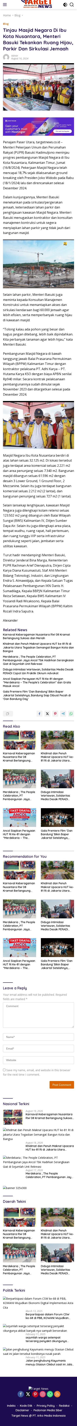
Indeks (11, 1405)
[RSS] (57, 1394)
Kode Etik (26, 1405)
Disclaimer (22, 1410)
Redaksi (64, 1405)
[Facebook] (21, 1394)
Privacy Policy (46, 1405)
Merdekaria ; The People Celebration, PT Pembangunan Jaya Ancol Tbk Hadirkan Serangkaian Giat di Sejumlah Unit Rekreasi (38, 660)
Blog (6, 24)
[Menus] (5, 4)
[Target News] (38, 1388)
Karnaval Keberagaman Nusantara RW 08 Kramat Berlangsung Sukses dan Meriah (36, 636)
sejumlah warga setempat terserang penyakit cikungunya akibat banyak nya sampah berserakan (46, 1339)
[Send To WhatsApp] (71, 714)
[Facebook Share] (39, 714)
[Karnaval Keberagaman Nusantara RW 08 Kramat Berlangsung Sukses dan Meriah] (19, 740)
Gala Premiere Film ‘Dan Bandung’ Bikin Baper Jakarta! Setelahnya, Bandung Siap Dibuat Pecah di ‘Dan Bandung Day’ (37, 695)
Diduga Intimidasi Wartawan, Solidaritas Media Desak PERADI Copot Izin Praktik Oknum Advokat (38, 671)
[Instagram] (42, 1394)
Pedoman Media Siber (48, 1410)
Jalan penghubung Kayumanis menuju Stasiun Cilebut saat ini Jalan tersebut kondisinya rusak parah (50, 1362)
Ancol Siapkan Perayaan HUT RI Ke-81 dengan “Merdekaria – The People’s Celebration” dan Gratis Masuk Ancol (37, 682)
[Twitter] (28, 1394)
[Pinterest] (35, 1394)
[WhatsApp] (50, 1394)
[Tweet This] (47, 714)
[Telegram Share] (63, 714)
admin (14, 55)
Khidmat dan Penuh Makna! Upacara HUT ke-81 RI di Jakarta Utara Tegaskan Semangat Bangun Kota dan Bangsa (38, 647)
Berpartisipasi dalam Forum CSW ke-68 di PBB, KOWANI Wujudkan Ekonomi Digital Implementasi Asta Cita (48, 1316)
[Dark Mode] (65, 4)
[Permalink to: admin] (6, 57)
